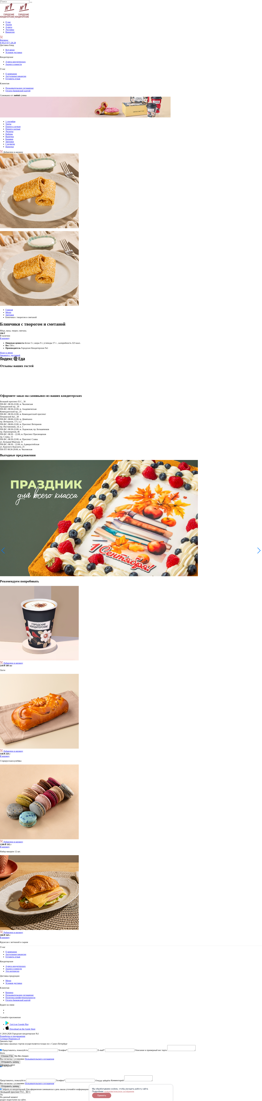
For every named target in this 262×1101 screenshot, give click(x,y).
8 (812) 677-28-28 (8, 43)
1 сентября (10, 121)
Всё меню (10, 50)
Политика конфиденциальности (20, 997)
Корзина (4, 40)
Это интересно (12, 971)
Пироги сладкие (13, 126)
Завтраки (9, 141)
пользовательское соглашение (119, 1091)
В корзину (5, 338)
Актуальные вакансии (15, 76)
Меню (8, 312)
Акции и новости (13, 64)
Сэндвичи (10, 144)
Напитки (9, 146)
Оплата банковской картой (17, 91)
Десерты (9, 131)
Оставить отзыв (12, 79)
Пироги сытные (12, 129)
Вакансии (10, 32)
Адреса (8, 27)
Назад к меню (6, 353)
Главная (9, 310)
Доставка (9, 29)
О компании (11, 74)
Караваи (9, 139)
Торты (8, 124)
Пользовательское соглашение (19, 88)
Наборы (9, 134)
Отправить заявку (10, 1062)
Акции (8, 24)
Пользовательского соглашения (39, 1059)
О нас (8, 22)
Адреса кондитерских (15, 62)
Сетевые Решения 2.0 (12, 1037)
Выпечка (9, 136)
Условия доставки (13, 52)
